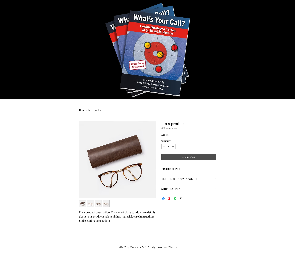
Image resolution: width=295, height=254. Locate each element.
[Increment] (173, 146)
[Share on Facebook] (163, 198)
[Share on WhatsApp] (175, 198)
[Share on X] (181, 198)
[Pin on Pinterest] (169, 198)
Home (82, 110)
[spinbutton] (168, 146)
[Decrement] (164, 146)
